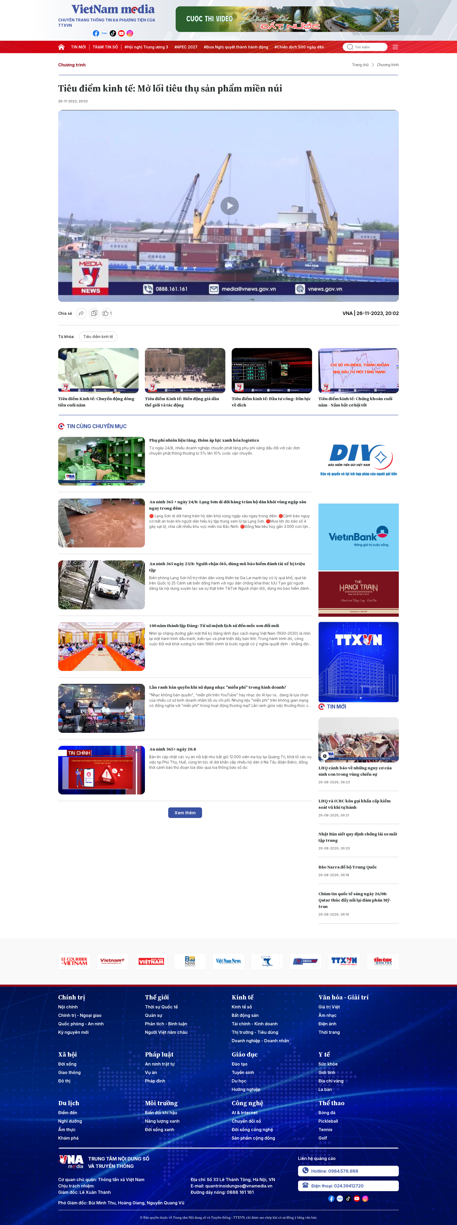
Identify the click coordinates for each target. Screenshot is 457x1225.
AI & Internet (245, 1112)
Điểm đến (67, 1112)
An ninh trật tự (160, 1064)
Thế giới (157, 997)
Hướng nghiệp (246, 1089)
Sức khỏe (328, 1064)
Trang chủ (360, 65)
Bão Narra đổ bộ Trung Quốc (347, 867)
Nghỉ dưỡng (70, 1121)
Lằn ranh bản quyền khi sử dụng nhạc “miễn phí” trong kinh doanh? (217, 687)
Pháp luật (159, 1054)
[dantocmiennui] (228, 961)
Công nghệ (247, 1103)
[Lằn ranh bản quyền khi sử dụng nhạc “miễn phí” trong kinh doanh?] (101, 708)
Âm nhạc (327, 1015)
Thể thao (331, 1103)
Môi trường (161, 1103)
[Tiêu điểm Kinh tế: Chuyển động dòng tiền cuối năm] (98, 370)
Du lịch (68, 1103)
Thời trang (329, 1032)
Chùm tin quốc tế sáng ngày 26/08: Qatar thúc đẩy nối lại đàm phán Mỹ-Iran (354, 900)
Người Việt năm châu (166, 1032)
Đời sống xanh (159, 1129)
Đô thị (64, 1081)
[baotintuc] (344, 961)
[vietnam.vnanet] (113, 961)
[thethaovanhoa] (383, 961)
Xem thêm (185, 812)
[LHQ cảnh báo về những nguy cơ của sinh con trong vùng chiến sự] (358, 739)
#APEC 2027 (186, 47)
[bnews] (151, 961)
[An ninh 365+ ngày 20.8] (101, 770)
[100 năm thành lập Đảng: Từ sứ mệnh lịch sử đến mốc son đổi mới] (101, 646)
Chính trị (71, 997)
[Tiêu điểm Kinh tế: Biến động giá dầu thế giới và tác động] (185, 370)
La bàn (325, 1089)
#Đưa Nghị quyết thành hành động (236, 47)
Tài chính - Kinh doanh (255, 1023)
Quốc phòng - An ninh (81, 1023)
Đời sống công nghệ (252, 1129)
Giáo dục (245, 1054)
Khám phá (68, 1138)
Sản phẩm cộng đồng (253, 1138)
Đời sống (67, 1064)
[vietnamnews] (190, 961)
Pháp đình (155, 1081)
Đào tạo (240, 1064)
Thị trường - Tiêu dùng (255, 1032)
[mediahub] (267, 961)
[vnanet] (306, 961)
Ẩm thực (67, 1129)
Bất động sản (245, 1015)
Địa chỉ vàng (331, 1081)
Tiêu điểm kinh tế (98, 336)
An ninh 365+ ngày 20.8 (172, 749)
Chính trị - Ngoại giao (80, 1015)
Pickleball (328, 1121)
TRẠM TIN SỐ (105, 47)
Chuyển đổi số (246, 1121)
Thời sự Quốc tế (161, 1006)
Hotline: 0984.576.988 (334, 1171)
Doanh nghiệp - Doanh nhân (260, 1040)
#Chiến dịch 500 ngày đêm (300, 47)
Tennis (325, 1129)
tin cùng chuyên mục (97, 426)
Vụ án (151, 1072)
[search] (348, 47)
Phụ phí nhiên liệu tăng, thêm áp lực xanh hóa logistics (204, 440)
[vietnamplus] (74, 961)
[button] (356, 698)
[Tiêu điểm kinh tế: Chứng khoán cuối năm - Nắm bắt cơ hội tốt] (358, 370)
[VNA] (96, 33)
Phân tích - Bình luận (166, 1023)
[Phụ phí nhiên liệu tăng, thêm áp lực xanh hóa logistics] (101, 461)
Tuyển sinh (243, 1072)
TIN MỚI (78, 47)
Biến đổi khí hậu (161, 1112)
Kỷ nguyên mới (73, 1032)
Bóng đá (326, 1112)
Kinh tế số (242, 1006)
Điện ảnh (327, 1023)
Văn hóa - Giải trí (343, 997)
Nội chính (68, 1006)
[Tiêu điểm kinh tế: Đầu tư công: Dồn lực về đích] (272, 370)
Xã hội (67, 1054)
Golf (322, 1138)
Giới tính (326, 1072)
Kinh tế (242, 997)
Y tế (324, 1054)
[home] (61, 47)
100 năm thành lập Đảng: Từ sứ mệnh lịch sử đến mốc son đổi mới (214, 625)
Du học (239, 1081)
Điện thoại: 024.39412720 (337, 1186)
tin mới (336, 706)
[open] (395, 47)
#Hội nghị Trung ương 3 (146, 47)
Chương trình (72, 64)
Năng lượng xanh (162, 1121)
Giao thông (69, 1072)
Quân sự (153, 1015)
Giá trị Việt (329, 1006)
